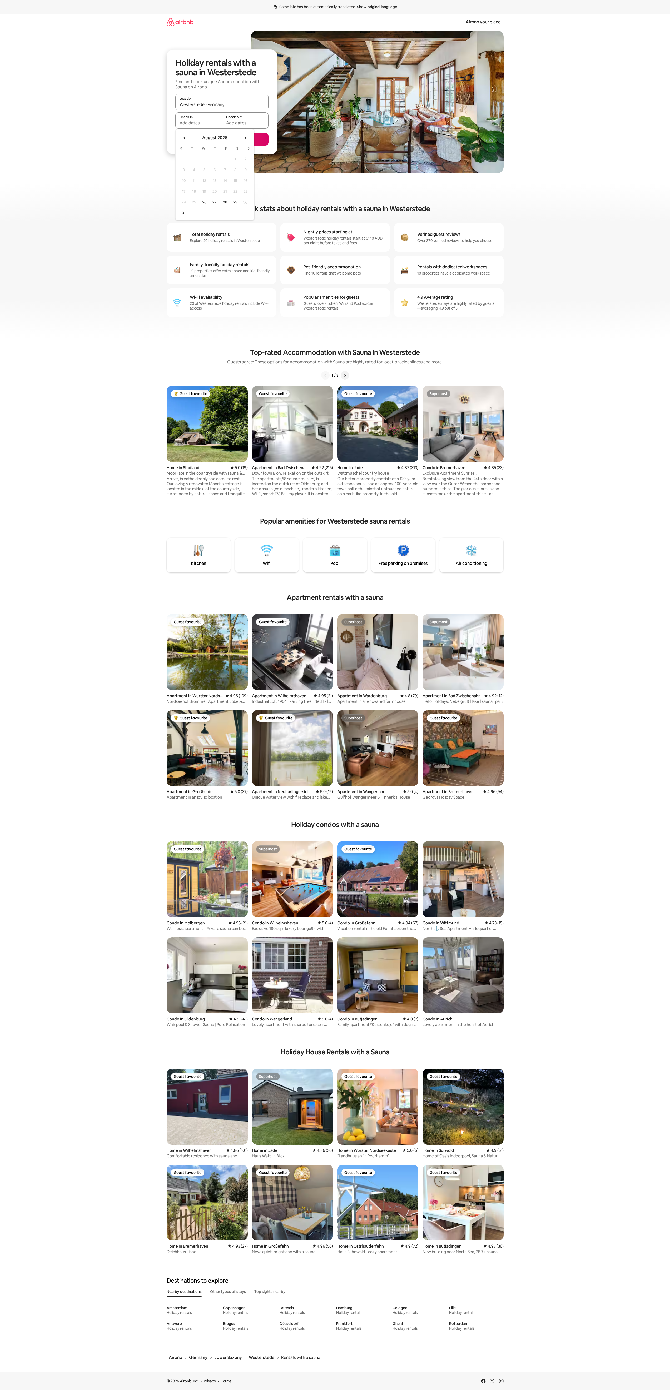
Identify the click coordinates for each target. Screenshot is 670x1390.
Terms (226, 1381)
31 (184, 213)
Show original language (377, 6)
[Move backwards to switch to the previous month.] (184, 138)
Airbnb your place (483, 22)
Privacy (210, 1381)
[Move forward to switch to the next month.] (245, 138)
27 (214, 202)
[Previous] (325, 375)
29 (235, 202)
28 (225, 202)
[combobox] (222, 104)
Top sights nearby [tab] (269, 1291)
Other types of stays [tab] (228, 1291)
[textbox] (199, 123)
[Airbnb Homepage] (180, 22)
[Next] (345, 375)
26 (204, 202)
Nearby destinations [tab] (184, 1291)
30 (245, 202)
